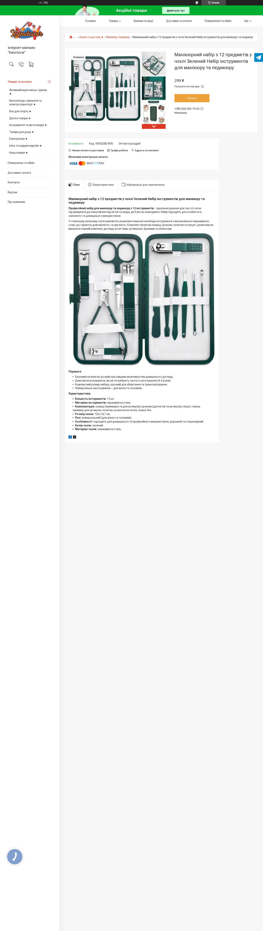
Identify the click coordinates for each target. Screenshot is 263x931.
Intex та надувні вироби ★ (25, 145)
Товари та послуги (20, 81)
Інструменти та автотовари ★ (28, 125)
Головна (90, 20)
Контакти (14, 182)
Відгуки (12, 192)
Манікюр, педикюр (118, 37)
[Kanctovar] (30, 30)
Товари (113, 20)
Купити (192, 98)
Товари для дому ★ (21, 131)
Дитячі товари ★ (20, 118)
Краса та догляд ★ (92, 37)
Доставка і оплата (19, 172)
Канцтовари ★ (18, 152)
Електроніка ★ (18, 138)
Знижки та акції (143, 20)
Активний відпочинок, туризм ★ (28, 91)
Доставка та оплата (179, 20)
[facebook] (70, 437)
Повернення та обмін (21, 162)
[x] (74, 437)
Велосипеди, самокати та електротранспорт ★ (25, 102)
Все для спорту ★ (20, 111)
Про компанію (16, 201)
